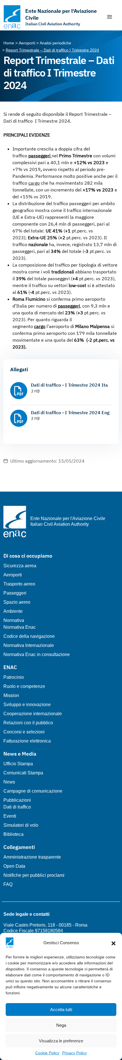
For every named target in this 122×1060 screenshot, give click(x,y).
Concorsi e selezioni (24, 731)
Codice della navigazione (29, 636)
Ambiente (13, 611)
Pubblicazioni (17, 800)
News (9, 781)
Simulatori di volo (20, 825)
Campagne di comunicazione (32, 791)
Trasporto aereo (19, 583)
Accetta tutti (61, 1009)
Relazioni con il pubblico (28, 722)
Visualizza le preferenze (61, 1040)
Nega (61, 1025)
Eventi (9, 816)
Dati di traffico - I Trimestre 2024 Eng (70, 412)
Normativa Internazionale (28, 645)
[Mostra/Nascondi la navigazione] (109, 16)
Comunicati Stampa (23, 772)
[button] (113, 943)
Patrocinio (13, 677)
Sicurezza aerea (19, 565)
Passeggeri (14, 593)
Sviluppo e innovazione (27, 704)
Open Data (14, 866)
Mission (11, 695)
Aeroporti (12, 574)
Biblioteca (13, 834)
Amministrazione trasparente (32, 857)
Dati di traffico (17, 807)
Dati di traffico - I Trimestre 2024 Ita (69, 385)
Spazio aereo (16, 602)
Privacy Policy (74, 1053)
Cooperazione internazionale (32, 713)
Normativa (13, 620)
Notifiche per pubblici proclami (33, 875)
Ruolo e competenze (24, 686)
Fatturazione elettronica (27, 741)
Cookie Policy (47, 1053)
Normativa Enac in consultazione (36, 654)
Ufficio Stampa (18, 763)
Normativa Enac (19, 627)
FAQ (7, 884)
